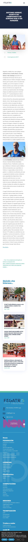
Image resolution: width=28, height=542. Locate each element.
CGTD (4, 512)
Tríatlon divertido (6, 506)
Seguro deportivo (6, 471)
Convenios (5, 452)
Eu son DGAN (5, 517)
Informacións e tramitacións (8, 442)
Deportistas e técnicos (7, 466)
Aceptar (4, 539)
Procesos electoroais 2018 (8, 449)
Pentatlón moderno (7, 476)
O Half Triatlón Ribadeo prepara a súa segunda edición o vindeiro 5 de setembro (14, 306)
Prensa (9, 52)
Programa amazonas (7, 525)
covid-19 (6, 530)
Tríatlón (4, 478)
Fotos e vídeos (6, 495)
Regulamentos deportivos (8, 490)
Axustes (24, 536)
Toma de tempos (6, 516)
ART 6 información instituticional (9, 455)
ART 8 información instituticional (9, 457)
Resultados (5, 247)
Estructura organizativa (7, 447)
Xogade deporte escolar (8, 504)
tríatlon (14, 52)
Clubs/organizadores (7, 467)
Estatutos (5, 444)
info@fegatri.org (10, 413)
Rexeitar (11, 539)
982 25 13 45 (9, 417)
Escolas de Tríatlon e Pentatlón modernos (11, 502)
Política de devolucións (7, 489)
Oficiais (4, 469)
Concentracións (6, 514)
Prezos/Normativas (6, 464)
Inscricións (5, 487)
